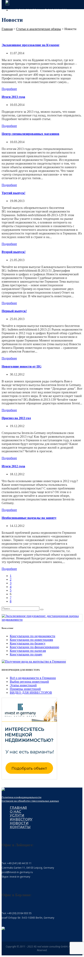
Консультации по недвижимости (32, 636)
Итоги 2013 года (13, 97)
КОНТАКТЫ (20, 827)
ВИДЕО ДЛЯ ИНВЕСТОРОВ (31, 692)
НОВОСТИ (19, 823)
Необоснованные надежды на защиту (29, 518)
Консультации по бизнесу (27, 643)
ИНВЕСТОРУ (21, 819)
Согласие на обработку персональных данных (30, 801)
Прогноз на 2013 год (16, 418)
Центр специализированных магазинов (30, 134)
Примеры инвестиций (25, 689)
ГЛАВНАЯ (18, 808)
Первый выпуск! (14, 311)
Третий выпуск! (13, 193)
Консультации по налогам (28, 650)
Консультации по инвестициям (31, 639)
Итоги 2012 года (13, 466)
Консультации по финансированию (34, 647)
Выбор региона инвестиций (29, 681)
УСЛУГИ (17, 815)
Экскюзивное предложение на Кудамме (30, 45)
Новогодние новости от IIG (21, 366)
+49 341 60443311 (26, 10)
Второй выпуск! (13, 252)
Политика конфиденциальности (21, 797)
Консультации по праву (26, 654)
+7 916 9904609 (55, 10)
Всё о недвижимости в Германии (33, 678)
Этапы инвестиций (23, 685)
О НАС (15, 812)
